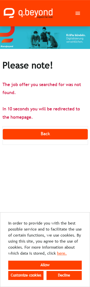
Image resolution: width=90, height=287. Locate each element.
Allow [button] (45, 265)
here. (62, 253)
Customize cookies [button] (26, 275)
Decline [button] (64, 275)
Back (45, 134)
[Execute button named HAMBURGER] (77, 13)
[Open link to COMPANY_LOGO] (28, 13)
